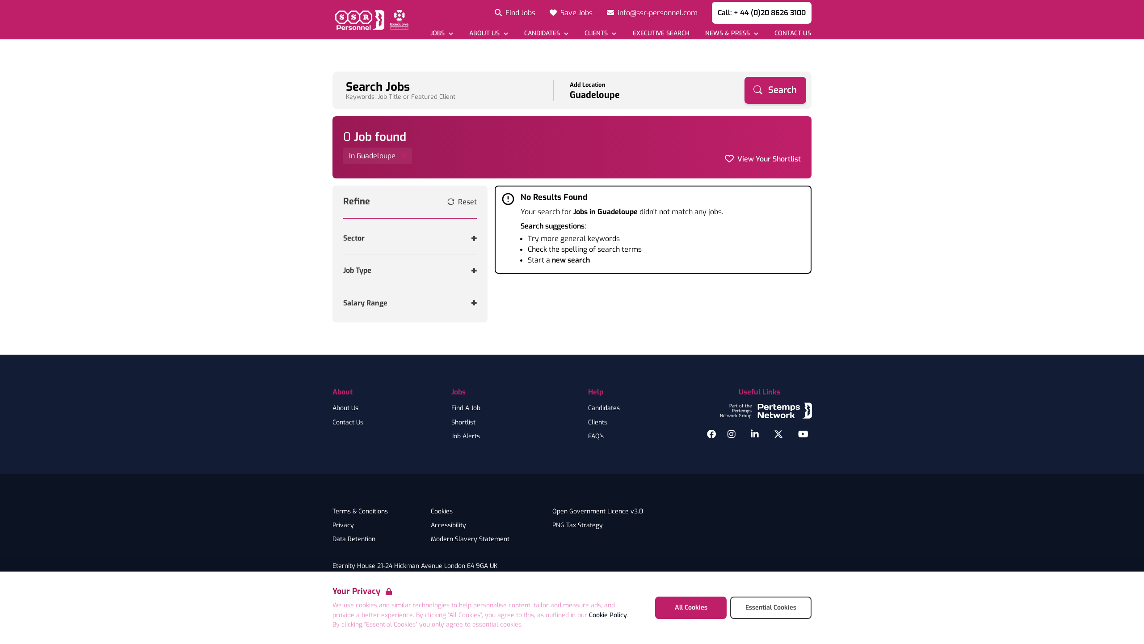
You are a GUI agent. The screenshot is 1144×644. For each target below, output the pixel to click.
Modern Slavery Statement (470, 539)
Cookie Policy (608, 615)
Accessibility (448, 525)
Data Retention (353, 539)
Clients (597, 423)
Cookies (442, 512)
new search (571, 260)
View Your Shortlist (769, 159)
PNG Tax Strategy (577, 525)
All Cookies (691, 607)
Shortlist (463, 423)
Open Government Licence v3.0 (597, 512)
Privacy (343, 525)
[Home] (370, 19)
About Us (345, 408)
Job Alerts (465, 436)
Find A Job (465, 408)
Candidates (604, 408)
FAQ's (596, 436)
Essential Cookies (770, 607)
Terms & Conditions (360, 512)
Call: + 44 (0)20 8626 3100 (762, 12)
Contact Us (347, 423)
